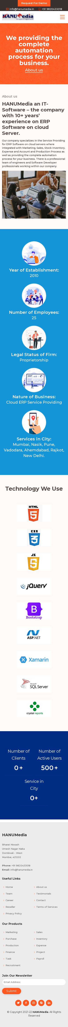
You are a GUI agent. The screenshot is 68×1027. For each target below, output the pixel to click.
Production (12, 945)
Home (9, 887)
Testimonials (43, 894)
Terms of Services (47, 907)
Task (8, 959)
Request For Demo (34, 3)
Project (40, 952)
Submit (11, 991)
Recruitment (13, 965)
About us (41, 887)
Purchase (11, 939)
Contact (41, 900)
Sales (39, 932)
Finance (10, 952)
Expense (41, 945)
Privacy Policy (14, 913)
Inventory (41, 939)
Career (9, 900)
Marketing (11, 932)
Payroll (40, 959)
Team (9, 894)
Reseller (10, 907)
